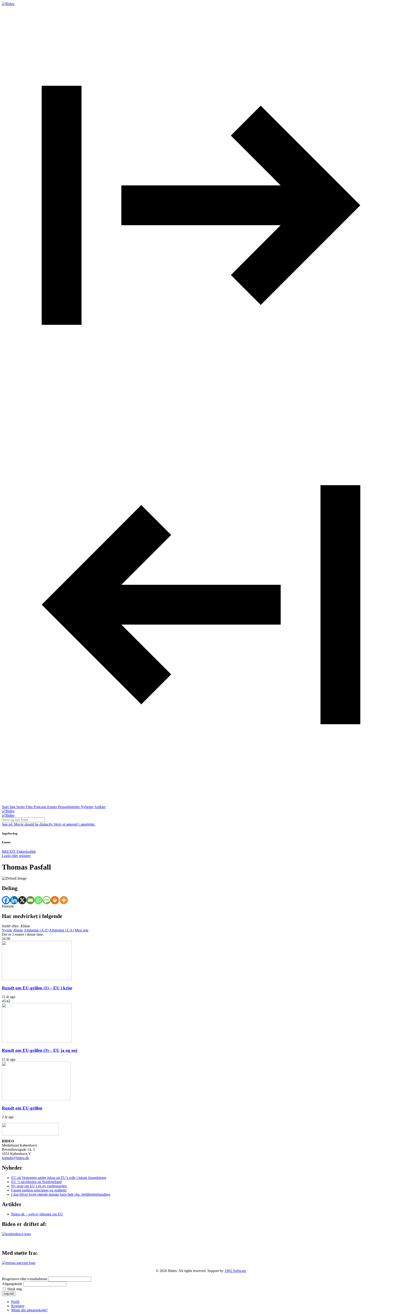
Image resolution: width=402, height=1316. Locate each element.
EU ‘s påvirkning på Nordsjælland (36, 1182)
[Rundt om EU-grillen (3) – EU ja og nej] (37, 1041)
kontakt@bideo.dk (15, 1158)
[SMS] (47, 900)
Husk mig (14, 1289)
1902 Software (235, 1271)
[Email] (30, 900)
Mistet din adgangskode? (29, 1310)
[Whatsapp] (38, 900)
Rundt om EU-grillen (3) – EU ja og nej (39, 1050)
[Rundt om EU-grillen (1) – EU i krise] (37, 979)
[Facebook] (6, 900)
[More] (64, 900)
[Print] (55, 900)
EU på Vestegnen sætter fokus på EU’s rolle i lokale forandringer (58, 1178)
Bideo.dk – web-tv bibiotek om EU (37, 1214)
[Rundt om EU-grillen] (36, 1099)
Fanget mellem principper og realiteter (39, 1190)
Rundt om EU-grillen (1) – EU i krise (37, 987)
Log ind (8, 1293)
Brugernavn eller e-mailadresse (24, 1279)
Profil (15, 1302)
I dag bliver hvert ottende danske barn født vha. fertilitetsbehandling (60, 1194)
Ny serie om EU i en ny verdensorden (39, 1186)
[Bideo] (8, 4)
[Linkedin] (14, 900)
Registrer (17, 1306)
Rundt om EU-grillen (22, 1108)
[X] (22, 900)
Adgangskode (12, 1284)
